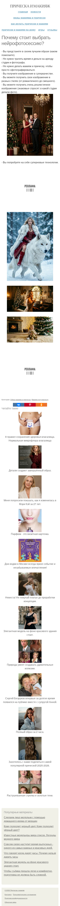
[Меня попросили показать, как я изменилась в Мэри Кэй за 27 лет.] (30, 496)
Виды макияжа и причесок (29, 17)
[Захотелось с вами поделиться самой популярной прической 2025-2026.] (30, 758)
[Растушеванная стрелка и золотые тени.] (30, 791)
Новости (36, 11)
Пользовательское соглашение (24, 894)
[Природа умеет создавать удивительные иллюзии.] (30, 661)
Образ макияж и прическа (20, 399)
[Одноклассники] (41, 405)
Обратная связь (10, 902)
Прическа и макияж (30, 5)
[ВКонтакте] (18, 405)
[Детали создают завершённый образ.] (30, 466)
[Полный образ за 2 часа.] (30, 728)
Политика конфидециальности (16, 898)
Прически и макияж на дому (19, 29)
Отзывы (52, 29)
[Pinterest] (30, 405)
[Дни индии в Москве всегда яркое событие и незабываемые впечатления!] (30, 560)
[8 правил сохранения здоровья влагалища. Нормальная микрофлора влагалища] (30, 433)
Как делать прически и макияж (29, 23)
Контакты (8, 894)
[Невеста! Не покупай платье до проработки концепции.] (30, 593)
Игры (41, 29)
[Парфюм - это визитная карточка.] (30, 530)
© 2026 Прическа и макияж (14, 890)
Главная (23, 11)
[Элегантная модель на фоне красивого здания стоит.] (30, 627)
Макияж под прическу (40, 399)
